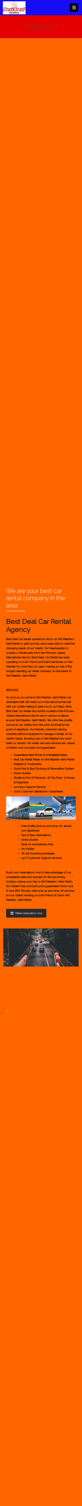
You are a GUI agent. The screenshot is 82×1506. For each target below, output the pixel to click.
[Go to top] (76, 1500)
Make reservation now (28, 913)
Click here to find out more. (54, 675)
